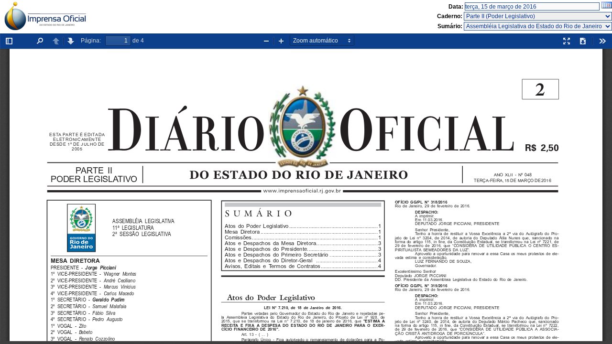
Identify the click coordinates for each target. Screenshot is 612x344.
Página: (91, 40)
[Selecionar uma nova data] (606, 6)
